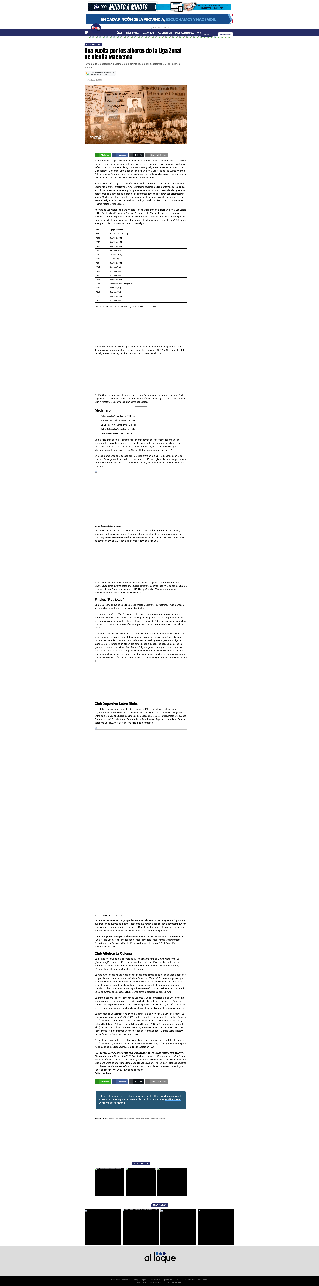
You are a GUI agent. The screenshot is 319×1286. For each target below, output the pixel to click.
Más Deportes (132, 32)
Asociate (206, 34)
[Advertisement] (141, 326)
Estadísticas (148, 32)
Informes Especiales (184, 32)
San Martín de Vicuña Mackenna (151, 1118)
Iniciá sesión (225, 34)
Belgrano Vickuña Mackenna (122, 1118)
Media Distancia (165, 32)
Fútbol (119, 32)
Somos (200, 32)
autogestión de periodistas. (140, 1096)
